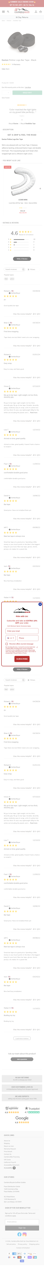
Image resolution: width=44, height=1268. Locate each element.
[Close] (40, 604)
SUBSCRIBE (22, 659)
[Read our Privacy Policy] (37, 647)
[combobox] (11, 638)
